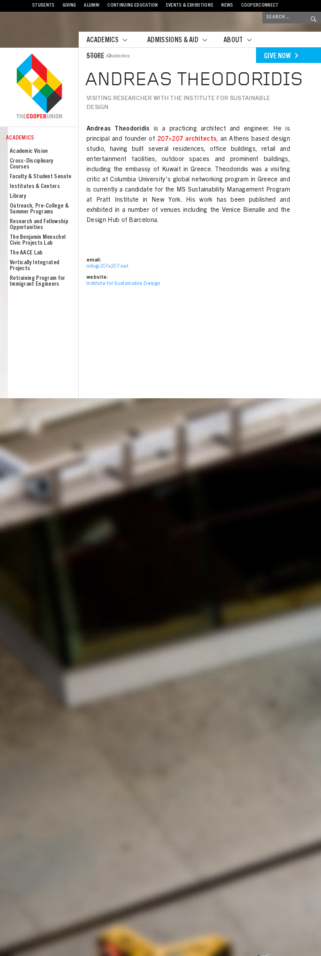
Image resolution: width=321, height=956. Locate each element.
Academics (103, 40)
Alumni (91, 5)
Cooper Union (39, 87)
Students (43, 5)
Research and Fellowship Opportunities (39, 225)
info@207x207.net (107, 266)
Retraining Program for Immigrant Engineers (37, 281)
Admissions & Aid (172, 40)
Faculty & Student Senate (40, 177)
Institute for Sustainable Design (123, 283)
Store (96, 56)
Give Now (277, 56)
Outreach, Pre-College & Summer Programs (39, 209)
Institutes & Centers (35, 187)
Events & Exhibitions (189, 5)
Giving (69, 5)
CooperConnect (260, 5)
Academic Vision (29, 151)
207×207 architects (187, 139)
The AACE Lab (26, 253)
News (227, 5)
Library (18, 196)
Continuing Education (132, 5)
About (233, 40)
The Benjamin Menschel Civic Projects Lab (37, 240)
